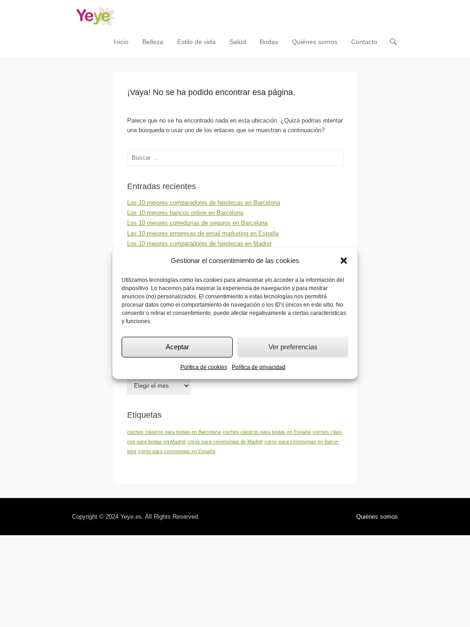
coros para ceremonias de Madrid (225, 441)
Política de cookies (203, 367)
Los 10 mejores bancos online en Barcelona (185, 212)
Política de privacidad (258, 367)
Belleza (152, 41)
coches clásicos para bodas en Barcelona (174, 432)
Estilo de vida (196, 41)
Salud (237, 41)
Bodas (269, 41)
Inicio (121, 41)
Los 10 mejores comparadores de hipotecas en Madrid (199, 243)
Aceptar (177, 347)
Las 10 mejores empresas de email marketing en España (203, 233)
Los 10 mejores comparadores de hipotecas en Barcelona (203, 202)
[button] (343, 260)
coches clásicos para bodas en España (267, 432)
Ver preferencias (293, 347)
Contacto (364, 41)
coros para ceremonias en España (176, 451)
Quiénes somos (314, 41)
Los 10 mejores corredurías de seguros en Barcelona (197, 222)
